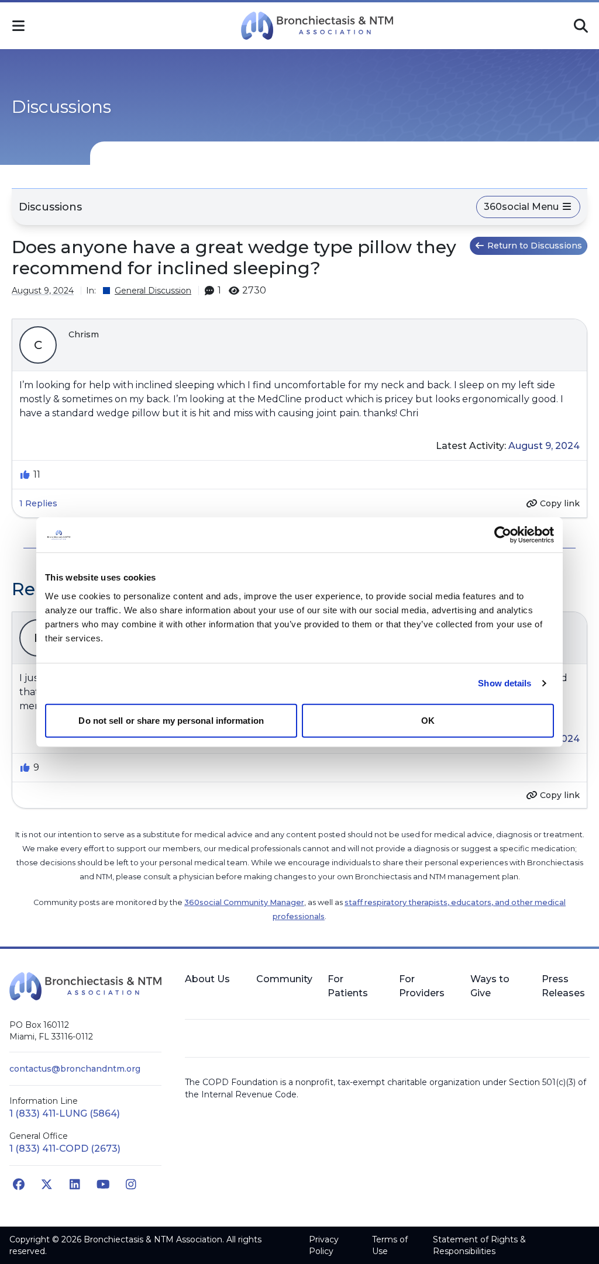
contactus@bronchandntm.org (74, 1068)
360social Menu (522, 206)
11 (36, 474)
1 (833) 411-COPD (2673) (65, 1148)
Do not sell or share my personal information (170, 720)
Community (284, 979)
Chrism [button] (83, 334)
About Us (207, 979)
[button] (18, 25)
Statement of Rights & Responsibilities (479, 1245)
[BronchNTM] (317, 26)
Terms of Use (390, 1245)
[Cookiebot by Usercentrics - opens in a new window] (503, 535)
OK (428, 720)
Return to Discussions (534, 245)
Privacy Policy (324, 1245)
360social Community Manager (244, 902)
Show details (504, 683)
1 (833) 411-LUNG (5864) (64, 1113)
